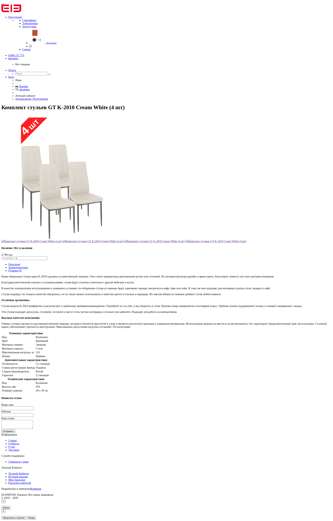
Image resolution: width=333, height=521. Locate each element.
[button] (13, 58)
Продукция (15, 17)
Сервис (12, 440)
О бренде (13, 443)
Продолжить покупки (14, 517)
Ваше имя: (7, 404)
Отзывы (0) (15, 270)
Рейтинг (6, 411)
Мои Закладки (16, 479)
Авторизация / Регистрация (31, 98)
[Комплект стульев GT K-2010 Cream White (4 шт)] (62, 238)
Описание (14, 264)
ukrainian (24, 89)
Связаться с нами (18, 461)
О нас (11, 446)
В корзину (8, 258)
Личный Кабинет (18, 473)
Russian (23, 86)
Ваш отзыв (7, 418)
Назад (6, 507)
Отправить (8, 431)
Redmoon (36, 488)
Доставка (13, 449)
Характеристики (18, 267)
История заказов (18, 476)
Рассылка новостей (19, 482)
